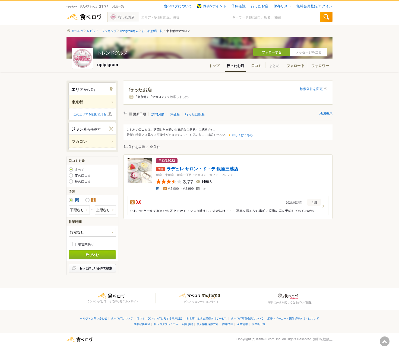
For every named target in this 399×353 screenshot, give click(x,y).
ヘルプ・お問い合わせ (93, 318)
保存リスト (282, 6)
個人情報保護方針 (207, 324)
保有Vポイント (214, 6)
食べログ (84, 16)
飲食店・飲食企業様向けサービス (206, 318)
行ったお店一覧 (152, 31)
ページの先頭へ (384, 341)
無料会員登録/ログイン (314, 6)
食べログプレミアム (166, 324)
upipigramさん (129, 31)
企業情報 (242, 324)
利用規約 (187, 324)
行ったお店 (259, 6)
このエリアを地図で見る (89, 114)
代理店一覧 (258, 324)
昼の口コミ (83, 181)
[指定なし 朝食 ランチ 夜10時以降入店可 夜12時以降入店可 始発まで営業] (92, 232)
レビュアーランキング (102, 31)
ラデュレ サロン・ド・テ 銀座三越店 (202, 169)
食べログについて (178, 6)
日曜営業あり (84, 244)
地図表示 (325, 113)
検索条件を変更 (311, 88)
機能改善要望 (142, 324)
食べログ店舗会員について (247, 318)
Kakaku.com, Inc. (268, 338)
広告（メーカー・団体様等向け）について (293, 318)
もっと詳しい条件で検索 (95, 268)
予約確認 (239, 6)
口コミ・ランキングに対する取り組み (160, 318)
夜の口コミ (83, 175)
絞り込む (92, 254)
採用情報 (227, 324)
